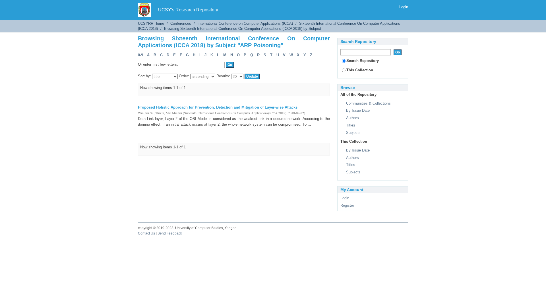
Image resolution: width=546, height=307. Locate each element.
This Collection (359, 70)
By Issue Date (358, 110)
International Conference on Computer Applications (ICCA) (245, 23)
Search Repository (362, 61)
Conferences (180, 23)
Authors (352, 118)
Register (347, 205)
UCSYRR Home (151, 23)
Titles (350, 125)
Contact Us (146, 233)
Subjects (353, 132)
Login (403, 7)
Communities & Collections (368, 103)
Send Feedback (170, 233)
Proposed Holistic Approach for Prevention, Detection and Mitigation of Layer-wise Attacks (217, 107)
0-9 (140, 55)
